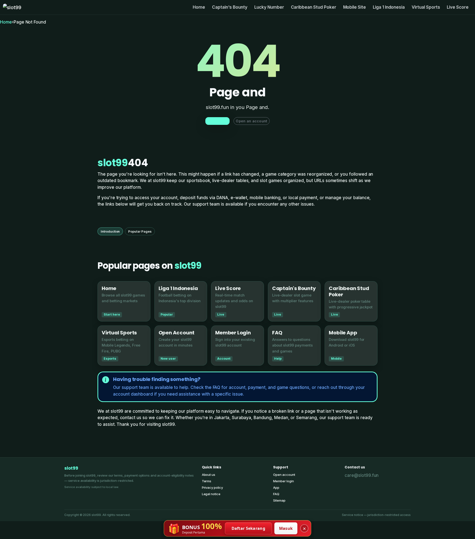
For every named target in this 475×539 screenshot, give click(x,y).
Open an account (251, 121)
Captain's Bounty (229, 7)
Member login (283, 481)
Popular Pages (139, 231)
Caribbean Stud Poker (313, 7)
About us (208, 475)
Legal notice (211, 494)
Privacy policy (212, 487)
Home (199, 7)
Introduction (110, 231)
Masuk (286, 528)
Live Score (458, 7)
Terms (207, 481)
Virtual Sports (426, 7)
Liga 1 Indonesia (389, 7)
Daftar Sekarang (248, 528)
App (276, 487)
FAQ (276, 494)
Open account (284, 475)
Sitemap (279, 500)
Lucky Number (269, 7)
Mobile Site (354, 7)
